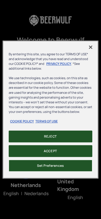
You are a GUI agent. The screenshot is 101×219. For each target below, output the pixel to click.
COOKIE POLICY (22, 121)
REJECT (50, 136)
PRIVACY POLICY (58, 63)
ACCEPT (50, 151)
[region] (50, 109)
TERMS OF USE (46, 121)
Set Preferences (50, 165)
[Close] (90, 47)
